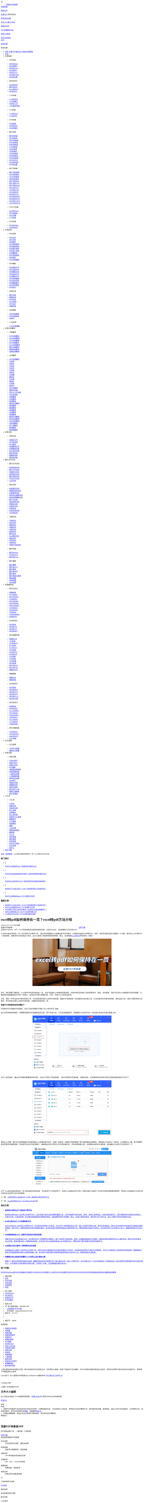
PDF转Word (5, 1272)
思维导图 (8, 1333)
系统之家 (8, 1350)
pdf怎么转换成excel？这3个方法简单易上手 (21, 912)
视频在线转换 (97, 1272)
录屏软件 (8, 1337)
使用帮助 (29, 52)
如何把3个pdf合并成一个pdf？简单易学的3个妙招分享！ (26, 905)
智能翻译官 (9, 1363)
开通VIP (4, 14)
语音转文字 (9, 1298)
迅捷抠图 (8, 1354)
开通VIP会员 (36, 1396)
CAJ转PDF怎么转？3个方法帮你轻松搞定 (20, 914)
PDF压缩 (61, 1272)
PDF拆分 (82, 1272)
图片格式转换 (10, 1365)
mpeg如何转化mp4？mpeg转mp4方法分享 (23, 1201)
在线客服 (10, 1309)
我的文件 (4, 10)
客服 (24, 52)
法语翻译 (106, 1272)
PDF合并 (76, 1272)
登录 (6, 52)
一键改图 (8, 1357)
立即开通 (4, 44)
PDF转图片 (28, 1272)
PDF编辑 (21, 1272)
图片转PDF (69, 1272)
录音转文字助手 (11, 1361)
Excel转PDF (75, 936)
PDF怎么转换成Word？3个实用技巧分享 (20, 907)
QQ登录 (4, 1485)
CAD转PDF (54, 1272)
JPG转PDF (9, 1295)
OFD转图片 (45, 1272)
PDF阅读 (89, 1272)
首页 (2, 854)
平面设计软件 (10, 1348)
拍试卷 (7, 1352)
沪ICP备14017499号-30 (54, 1375)
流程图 (7, 1330)
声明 (6, 1287)
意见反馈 (8, 1283)
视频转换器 (9, 1339)
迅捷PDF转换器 (11, 1328)
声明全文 (38, 1411)
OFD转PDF (37, 1272)
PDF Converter (10, 1346)
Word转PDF (13, 1272)
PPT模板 (8, 1341)
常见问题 (8, 1280)
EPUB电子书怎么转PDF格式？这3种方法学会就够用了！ (26, 909)
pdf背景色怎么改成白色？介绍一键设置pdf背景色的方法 (28, 1197)
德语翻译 (112, 1272)
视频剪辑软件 (10, 1335)
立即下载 (82, 927)
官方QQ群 (18, 1309)
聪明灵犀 (8, 1359)
